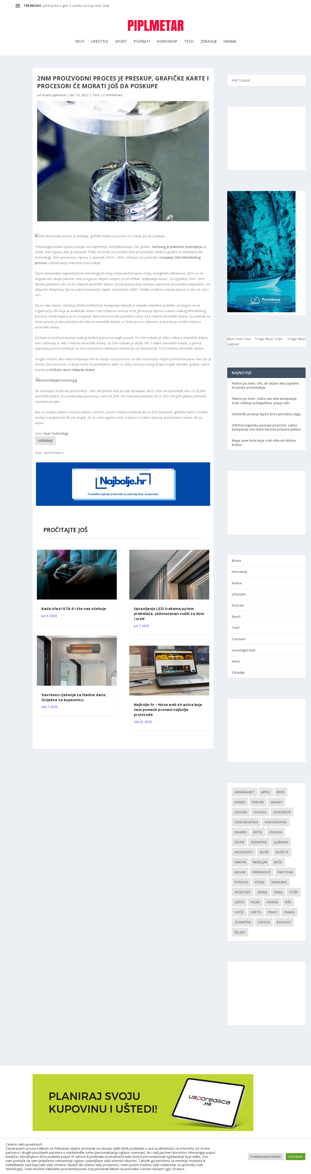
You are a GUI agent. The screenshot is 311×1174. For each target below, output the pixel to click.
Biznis (236, 560)
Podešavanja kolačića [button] (266, 1156)
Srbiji (278, 892)
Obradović (261, 872)
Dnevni (258, 802)
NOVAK (240, 872)
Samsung (279, 882)
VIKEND (272, 902)
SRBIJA (262, 892)
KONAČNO (259, 842)
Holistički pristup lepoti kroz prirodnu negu (266, 414)
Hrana (230, 42)
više (288, 902)
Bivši (281, 792)
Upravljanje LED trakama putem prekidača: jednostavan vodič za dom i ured (169, 614)
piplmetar (59, 95)
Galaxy (276, 802)
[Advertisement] (266, 138)
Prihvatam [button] (295, 1156)
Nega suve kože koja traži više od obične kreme (264, 442)
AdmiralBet (245, 792)
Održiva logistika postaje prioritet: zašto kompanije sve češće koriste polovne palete (266, 427)
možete (282, 852)
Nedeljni (260, 862)
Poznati (142, 42)
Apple (265, 792)
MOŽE (264, 852)
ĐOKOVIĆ (284, 922)
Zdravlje (208, 42)
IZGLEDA (275, 832)
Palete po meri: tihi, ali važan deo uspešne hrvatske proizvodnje (265, 385)
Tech (189, 42)
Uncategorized (243, 650)
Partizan (285, 872)
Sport (121, 42)
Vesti (79, 42)
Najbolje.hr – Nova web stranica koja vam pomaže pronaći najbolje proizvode (168, 710)
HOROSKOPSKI (276, 822)
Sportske (243, 892)
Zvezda (264, 922)
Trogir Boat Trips (269, 339)
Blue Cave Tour (239, 339)
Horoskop (167, 42)
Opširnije (45, 440)
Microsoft (244, 852)
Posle (260, 882)
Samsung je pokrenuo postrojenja (177, 246)
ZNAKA (289, 912)
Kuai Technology (56, 433)
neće (278, 862)
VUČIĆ (239, 912)
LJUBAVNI (281, 842)
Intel (258, 832)
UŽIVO (239, 902)
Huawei (241, 832)
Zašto (255, 912)
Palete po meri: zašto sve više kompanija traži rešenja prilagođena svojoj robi (264, 400)
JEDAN (239, 842)
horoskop (282, 812)
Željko (240, 932)
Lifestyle (99, 42)
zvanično (243, 922)
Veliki (255, 902)
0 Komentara (112, 95)
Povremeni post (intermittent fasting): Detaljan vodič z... (84, 5)
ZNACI (272, 912)
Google (260, 812)
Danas (240, 802)
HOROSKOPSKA (246, 822)
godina (241, 812)
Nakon (240, 862)
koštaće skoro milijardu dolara (72, 370)
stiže (293, 892)
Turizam (238, 639)
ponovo (241, 882)
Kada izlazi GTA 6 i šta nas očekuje (73, 609)
